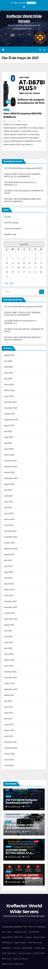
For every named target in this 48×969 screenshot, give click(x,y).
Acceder (7, 217)
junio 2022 (8, 637)
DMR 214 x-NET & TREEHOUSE (12, 964)
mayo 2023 (8, 572)
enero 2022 (8, 666)
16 (41, 263)
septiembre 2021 (11, 689)
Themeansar (42, 926)
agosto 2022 (9, 625)
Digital (6, 109)
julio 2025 (8, 431)
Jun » (11, 283)
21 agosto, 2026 (14, 806)
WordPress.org (10, 234)
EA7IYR (23, 121)
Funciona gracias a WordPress (12, 926)
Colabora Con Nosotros (20, 959)
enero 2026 (8, 396)
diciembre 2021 (10, 672)
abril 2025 (8, 443)
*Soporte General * (39, 937)
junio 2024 (8, 496)
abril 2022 (8, 648)
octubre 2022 (9, 613)
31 (7, 277)
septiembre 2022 (11, 619)
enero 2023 (8, 595)
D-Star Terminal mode (35, 942)
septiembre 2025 (11, 420)
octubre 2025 (9, 414)
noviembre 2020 (10, 748)
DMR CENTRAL (27, 948)
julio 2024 (8, 490)
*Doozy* (9, 932)
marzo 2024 (9, 513)
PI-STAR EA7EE (33, 932)
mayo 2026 (8, 373)
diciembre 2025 (10, 402)
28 (30, 272)
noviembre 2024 (10, 467)
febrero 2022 (9, 660)
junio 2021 (8, 707)
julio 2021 (8, 701)
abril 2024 (8, 508)
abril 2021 (8, 719)
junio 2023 (8, 566)
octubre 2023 (9, 543)
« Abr (6, 283)
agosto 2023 (9, 554)
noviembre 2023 (10, 537)
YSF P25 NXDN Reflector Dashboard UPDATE (23, 168)
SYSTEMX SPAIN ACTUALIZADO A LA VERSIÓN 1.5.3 (19, 853)
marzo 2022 (9, 654)
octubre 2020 (9, 754)
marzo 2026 (9, 384)
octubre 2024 (9, 472)
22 (35, 267)
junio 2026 (8, 367)
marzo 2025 (9, 449)
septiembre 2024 (11, 478)
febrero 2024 (9, 519)
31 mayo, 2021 (11, 121)
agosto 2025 (9, 425)
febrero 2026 (9, 390)
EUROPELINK (6, 948)
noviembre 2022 (10, 607)
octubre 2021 (9, 683)
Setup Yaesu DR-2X (24, 953)
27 (24, 272)
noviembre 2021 (10, 678)
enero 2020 (8, 765)
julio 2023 (8, 560)
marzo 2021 (9, 724)
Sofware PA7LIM (7, 937)
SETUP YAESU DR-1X (9, 953)
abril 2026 (8, 379)
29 (35, 272)
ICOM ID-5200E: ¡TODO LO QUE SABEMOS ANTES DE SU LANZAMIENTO (22, 827)
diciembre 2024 (10, 461)
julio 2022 (8, 631)
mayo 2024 (8, 502)
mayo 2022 (8, 642)
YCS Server (17, 948)
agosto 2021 (9, 695)
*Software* (28, 937)
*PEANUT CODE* (39, 953)
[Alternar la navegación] (44, 50)
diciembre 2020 (10, 742)
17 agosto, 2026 (14, 882)
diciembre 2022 (10, 601)
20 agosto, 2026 (14, 832)
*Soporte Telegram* (20, 942)
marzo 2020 (9, 760)
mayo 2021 (8, 713)
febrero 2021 (9, 730)
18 (13, 267)
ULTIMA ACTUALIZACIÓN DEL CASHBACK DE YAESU (23, 877)
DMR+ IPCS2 (18, 937)
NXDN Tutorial (6, 959)
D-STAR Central (39, 948)
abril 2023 (8, 578)
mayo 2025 (8, 437)
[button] (40, 50)
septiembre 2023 (11, 549)
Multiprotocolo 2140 (20, 932)
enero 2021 (8, 736)
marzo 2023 (9, 584)
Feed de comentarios (12, 229)
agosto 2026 (9, 355)
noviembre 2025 (10, 408)
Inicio (3, 932)
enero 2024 (8, 525)
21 (30, 267)
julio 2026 (8, 361)
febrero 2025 (9, 455)
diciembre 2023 (10, 531)
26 (18, 272)
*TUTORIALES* (7, 942)
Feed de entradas (11, 223)
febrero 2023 (9, 590)
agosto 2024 (9, 484)
